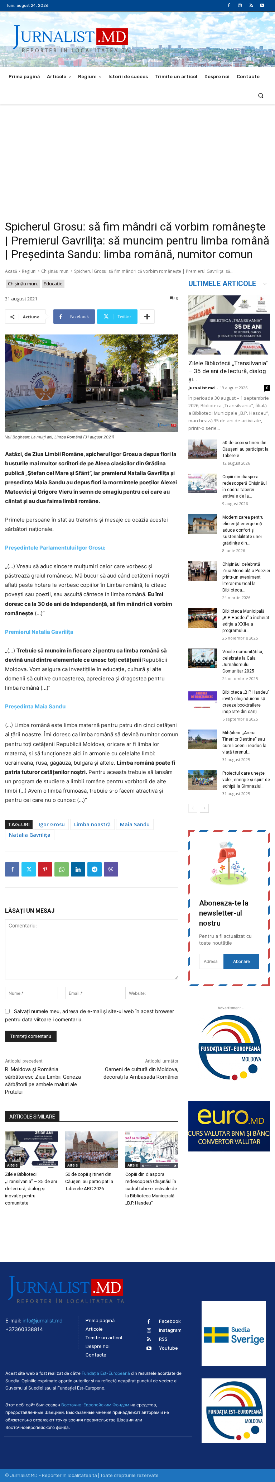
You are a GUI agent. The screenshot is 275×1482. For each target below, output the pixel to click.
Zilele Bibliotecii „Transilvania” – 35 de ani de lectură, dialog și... (228, 371)
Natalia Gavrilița (29, 834)
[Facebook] (228, 5)
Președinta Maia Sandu (35, 706)
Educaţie (53, 283)
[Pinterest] (45, 869)
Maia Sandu (135, 824)
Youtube (168, 1348)
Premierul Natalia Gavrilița (39, 631)
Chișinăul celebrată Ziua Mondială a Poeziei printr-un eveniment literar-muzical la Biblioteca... (246, 577)
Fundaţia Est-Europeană (106, 1373)
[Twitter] (28, 869)
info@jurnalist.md (43, 1320)
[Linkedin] (78, 869)
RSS (163, 1339)
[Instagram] (239, 5)
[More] (147, 316)
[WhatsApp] (61, 869)
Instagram (170, 1330)
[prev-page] (192, 808)
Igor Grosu (52, 824)
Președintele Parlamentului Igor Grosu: (55, 547)
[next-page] (204, 808)
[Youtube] (262, 5)
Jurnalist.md (201, 387)
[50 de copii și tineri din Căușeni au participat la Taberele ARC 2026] (91, 1150)
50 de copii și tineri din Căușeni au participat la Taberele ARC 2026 (89, 1181)
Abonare (241, 961)
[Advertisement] (137, 158)
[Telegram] (94, 869)
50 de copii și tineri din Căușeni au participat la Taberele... (245, 449)
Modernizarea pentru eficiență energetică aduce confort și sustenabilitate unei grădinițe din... (243, 530)
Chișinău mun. (55, 271)
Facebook (170, 1321)
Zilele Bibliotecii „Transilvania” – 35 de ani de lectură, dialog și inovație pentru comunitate (31, 1189)
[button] (261, 95)
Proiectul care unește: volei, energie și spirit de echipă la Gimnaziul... (246, 780)
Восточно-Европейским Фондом (95, 1404)
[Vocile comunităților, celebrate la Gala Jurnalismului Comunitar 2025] (202, 658)
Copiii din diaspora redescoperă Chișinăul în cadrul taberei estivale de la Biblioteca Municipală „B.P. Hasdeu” (151, 1189)
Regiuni (29, 271)
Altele (12, 1165)
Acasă (11, 271)
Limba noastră (92, 824)
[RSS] (251, 5)
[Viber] (111, 869)
